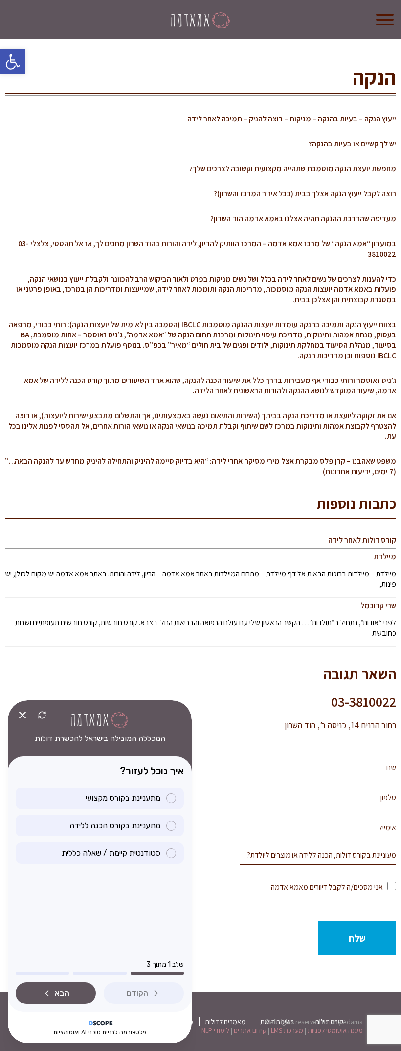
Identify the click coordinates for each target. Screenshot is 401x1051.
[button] (12, 61)
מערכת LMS (287, 1030)
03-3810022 (363, 702)
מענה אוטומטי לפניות (335, 1030)
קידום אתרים (250, 1030)
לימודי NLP (215, 1030)
